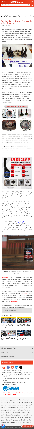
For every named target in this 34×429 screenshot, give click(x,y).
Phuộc (24, 16)
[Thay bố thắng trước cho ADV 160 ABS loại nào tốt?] (8, 333)
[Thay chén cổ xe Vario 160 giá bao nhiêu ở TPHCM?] (8, 320)
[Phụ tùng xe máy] (17, 2)
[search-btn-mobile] (28, 5)
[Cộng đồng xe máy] (3, 367)
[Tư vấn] (1, 16)
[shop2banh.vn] (12, 367)
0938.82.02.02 (28, 426)
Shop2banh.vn (11, 427)
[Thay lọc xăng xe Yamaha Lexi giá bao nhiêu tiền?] (24, 333)
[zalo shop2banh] (16, 367)
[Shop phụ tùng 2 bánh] (8, 367)
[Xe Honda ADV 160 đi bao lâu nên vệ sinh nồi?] (24, 320)
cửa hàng (5, 1)
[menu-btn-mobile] (32, 5)
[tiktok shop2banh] (20, 367)
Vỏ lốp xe (7, 16)
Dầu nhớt (16, 16)
